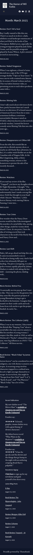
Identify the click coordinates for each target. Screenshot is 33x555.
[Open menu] (4, 11)
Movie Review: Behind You (10, 286)
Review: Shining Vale (8, 100)
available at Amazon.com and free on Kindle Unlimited (15, 410)
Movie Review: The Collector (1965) (14, 320)
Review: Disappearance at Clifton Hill (15, 140)
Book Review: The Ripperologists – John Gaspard (13, 501)
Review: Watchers (7, 177)
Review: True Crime (8, 214)
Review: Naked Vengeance (10, 66)
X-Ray (7, 488)
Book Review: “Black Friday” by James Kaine (15, 356)
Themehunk (25, 551)
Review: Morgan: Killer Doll (15, 514)
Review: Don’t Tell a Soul (10, 29)
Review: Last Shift (7, 249)
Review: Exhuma (11, 524)
